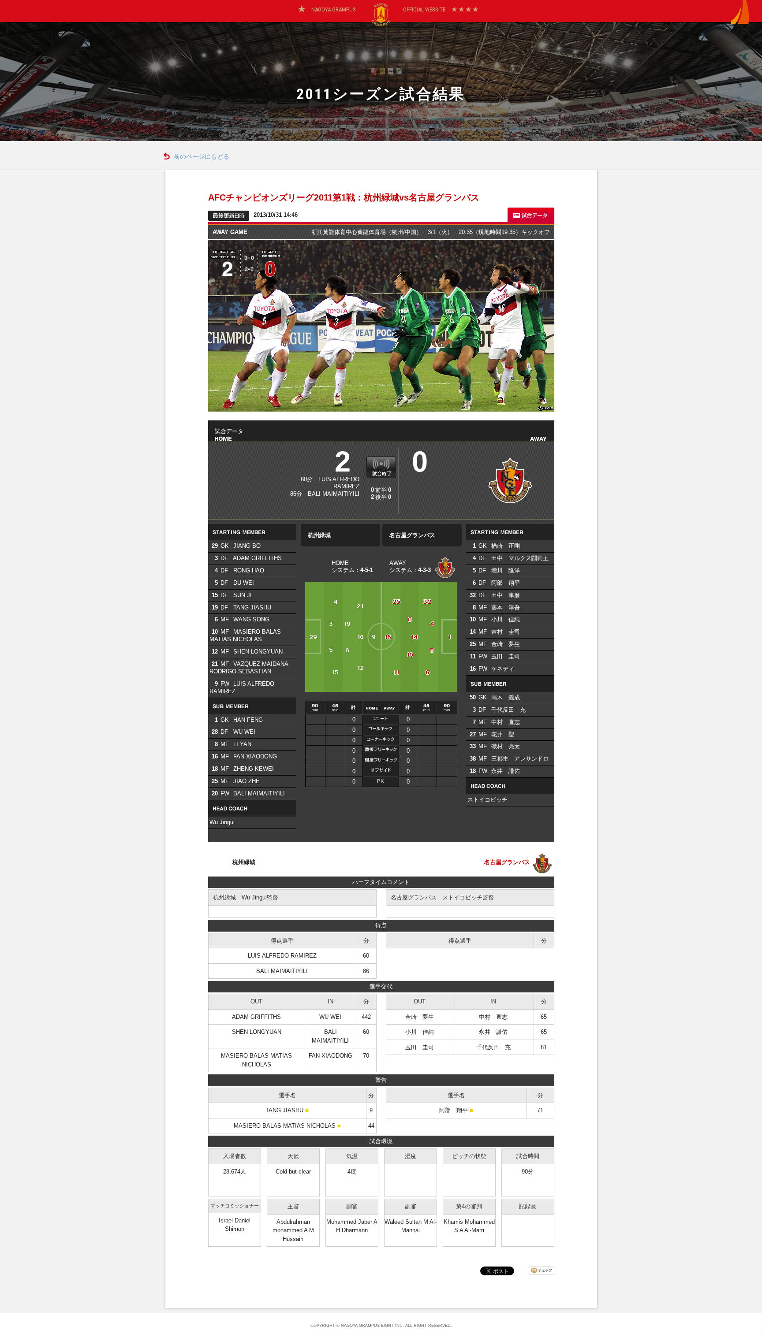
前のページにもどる (201, 156)
